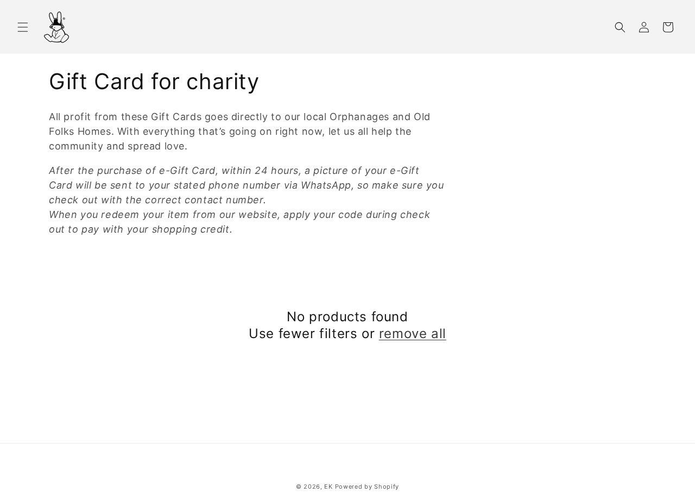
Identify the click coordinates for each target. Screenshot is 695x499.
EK (328, 486)
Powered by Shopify (367, 486)
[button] (23, 27)
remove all (412, 333)
